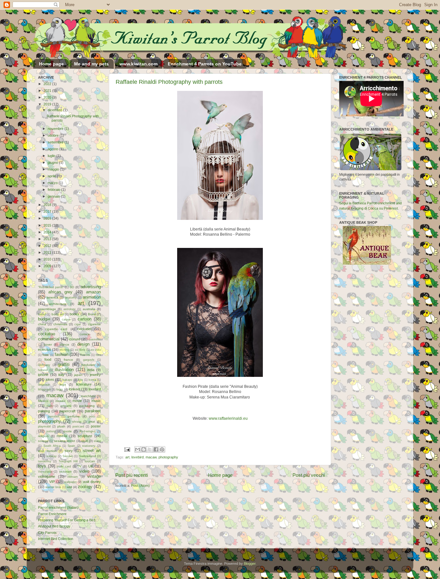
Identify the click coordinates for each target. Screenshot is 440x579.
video (84, 471)
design (83, 344)
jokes (50, 379)
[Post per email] (127, 449)
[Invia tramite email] (137, 449)
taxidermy (44, 461)
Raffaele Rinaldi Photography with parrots (169, 82)
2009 (47, 266)
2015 (47, 225)
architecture (57, 304)
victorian (65, 471)
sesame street (64, 441)
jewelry (95, 375)
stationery (88, 445)
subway (51, 456)
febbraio (54, 189)
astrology (69, 309)
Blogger (249, 563)
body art (58, 314)
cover (48, 344)
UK (90, 466)
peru (92, 416)
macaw (151, 457)
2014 (47, 232)
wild (69, 487)
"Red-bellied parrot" (51, 287)
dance (64, 344)
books (74, 314)
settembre (56, 142)
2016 (47, 218)
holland (42, 370)
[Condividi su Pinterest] (162, 449)
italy (61, 375)
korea (92, 379)
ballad (42, 314)
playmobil (44, 426)
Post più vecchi (308, 475)
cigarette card (56, 329)
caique (66, 319)
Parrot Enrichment (52, 514)
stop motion (47, 451)
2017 (47, 211)
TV (79, 466)
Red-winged (87, 431)
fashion (61, 354)
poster (96, 426)
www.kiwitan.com (139, 63)
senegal (43, 441)
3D (72, 287)
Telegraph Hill (68, 461)
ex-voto (96, 349)
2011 (47, 252)
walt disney (92, 482)
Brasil (92, 314)
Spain (71, 445)
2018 (47, 205)
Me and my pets (91, 63)
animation (92, 297)
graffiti (64, 364)
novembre (56, 129)
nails (50, 405)
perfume (74, 416)
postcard (78, 426)
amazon (93, 292)
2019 (47, 104)
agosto (53, 149)
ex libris (80, 349)
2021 (47, 91)
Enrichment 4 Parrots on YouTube (205, 63)
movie (77, 401)
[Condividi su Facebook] (156, 449)
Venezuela (45, 471)
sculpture (85, 436)
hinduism (88, 365)
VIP (52, 482)
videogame (46, 476)
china (42, 324)
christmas (60, 324)
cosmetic (95, 339)
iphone (43, 375)
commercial (49, 339)
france (68, 359)
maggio (54, 169)
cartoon (84, 319)
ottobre (54, 135)
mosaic (60, 401)
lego (63, 384)
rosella (62, 436)
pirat (92, 421)
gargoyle (88, 359)
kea (80, 379)
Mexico (43, 401)
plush (61, 426)
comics (85, 334)
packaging (87, 405)
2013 (47, 239)
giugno (53, 162)
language (44, 384)
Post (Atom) (140, 485)
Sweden (67, 456)
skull (84, 441)
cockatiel (84, 329)
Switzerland (87, 456)
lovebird (137, 457)
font (98, 355)
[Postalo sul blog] (143, 449)
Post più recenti (131, 475)
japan (78, 375)
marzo (53, 183)
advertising (91, 286)
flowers (85, 355)
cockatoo (46, 333)
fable (46, 355)
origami (66, 405)
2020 (47, 97)
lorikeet (74, 389)
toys (42, 466)
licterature (83, 384)
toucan (90, 461)
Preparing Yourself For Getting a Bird (66, 520)
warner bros (53, 487)
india (90, 370)
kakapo (67, 379)
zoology (85, 486)
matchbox (88, 396)
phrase (76, 421)
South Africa (52, 445)
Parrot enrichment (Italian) (58, 507)
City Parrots (47, 533)
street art (92, 450)
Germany (44, 365)
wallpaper (70, 482)
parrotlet (53, 416)
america (52, 297)
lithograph (44, 389)
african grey (60, 292)
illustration (64, 369)
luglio (52, 156)
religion (43, 436)
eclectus (44, 349)
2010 (47, 259)
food (47, 359)
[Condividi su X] (150, 449)
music (96, 401)
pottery (51, 431)
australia (89, 309)
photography (168, 457)
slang (97, 441)
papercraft (67, 411)
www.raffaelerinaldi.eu (228, 418)
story (69, 451)
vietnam (72, 476)
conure (74, 339)
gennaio (54, 196)
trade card (64, 466)
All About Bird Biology (54, 526)
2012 (47, 246)
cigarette (94, 324)
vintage (94, 476)
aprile (52, 176)
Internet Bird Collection (55, 539)
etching (64, 349)
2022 (47, 84)
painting (44, 411)
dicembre (55, 110)
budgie (44, 319)
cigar (77, 324)
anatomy (71, 297)
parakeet (93, 410)
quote (67, 431)
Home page (51, 63)
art (127, 457)
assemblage (47, 309)
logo (59, 389)
